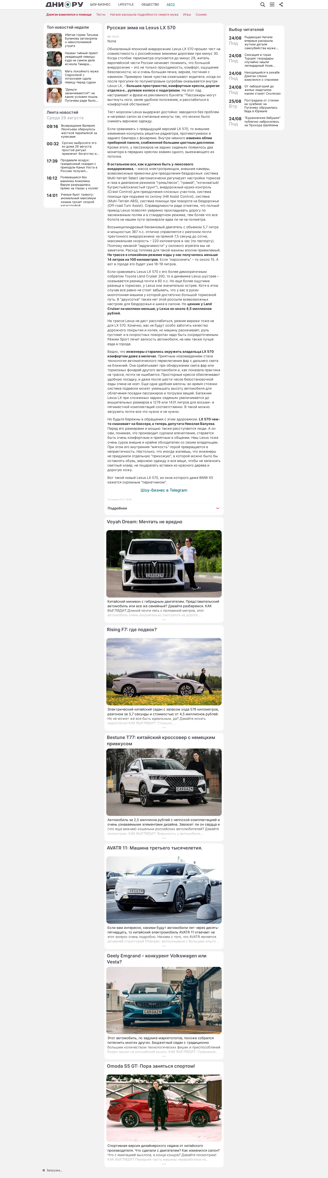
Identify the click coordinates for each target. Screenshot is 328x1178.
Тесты (100, 14)
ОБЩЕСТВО (150, 4)
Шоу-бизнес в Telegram (164, 490)
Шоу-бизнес (100, 4)
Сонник (201, 14)
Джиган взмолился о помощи (68, 14)
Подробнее (117, 508)
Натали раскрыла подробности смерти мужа (144, 14)
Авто (171, 4)
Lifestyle (126, 4)
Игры (187, 14)
